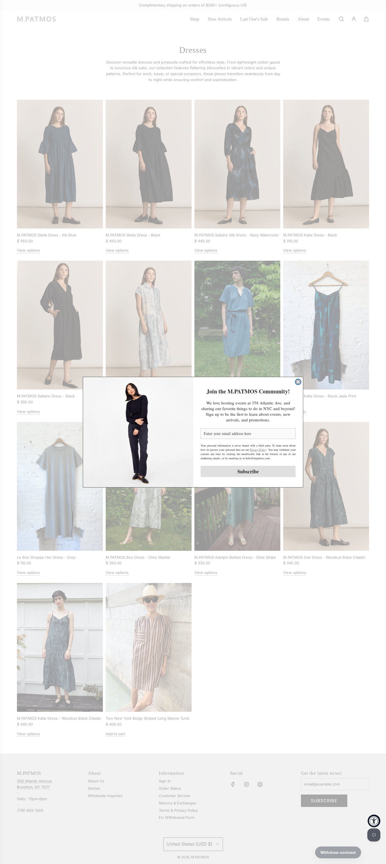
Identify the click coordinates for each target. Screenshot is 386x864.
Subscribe (248, 471)
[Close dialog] (298, 382)
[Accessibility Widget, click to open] (374, 821)
